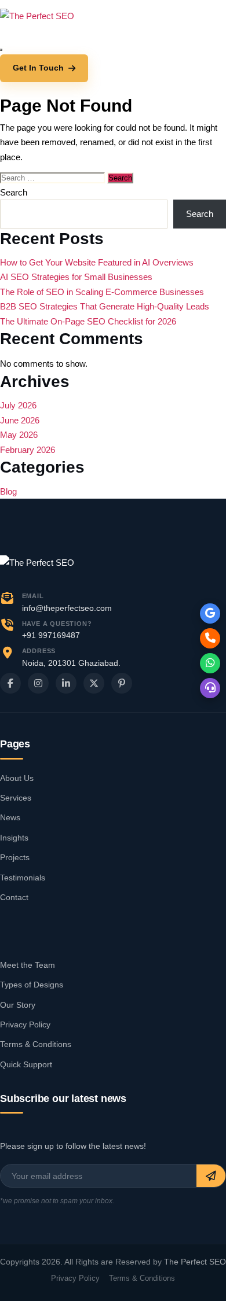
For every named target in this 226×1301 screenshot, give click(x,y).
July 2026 (18, 405)
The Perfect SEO (195, 1262)
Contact (14, 897)
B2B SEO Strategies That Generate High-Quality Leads (104, 306)
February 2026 (27, 450)
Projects (15, 857)
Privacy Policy (25, 1024)
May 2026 (19, 435)
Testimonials (22, 877)
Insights (14, 837)
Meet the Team (27, 965)
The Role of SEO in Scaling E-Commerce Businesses (102, 292)
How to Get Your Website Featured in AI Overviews (97, 262)
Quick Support (26, 1064)
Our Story (17, 1004)
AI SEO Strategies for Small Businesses (76, 277)
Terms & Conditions (35, 1044)
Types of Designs (31, 984)
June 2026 (19, 420)
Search (13, 192)
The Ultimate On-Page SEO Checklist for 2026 (88, 321)
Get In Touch (38, 67)
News (10, 817)
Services (15, 797)
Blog (8, 491)
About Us (17, 778)
